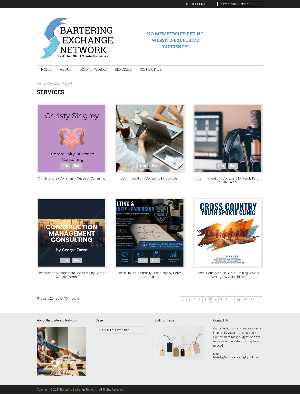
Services (54, 83)
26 (238, 300)
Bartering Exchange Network (78, 37)
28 (252, 300)
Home (41, 83)
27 (245, 300)
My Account (196, 4)
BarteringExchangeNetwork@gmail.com (236, 357)
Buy (77, 166)
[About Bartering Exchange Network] (62, 351)
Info (65, 166)
